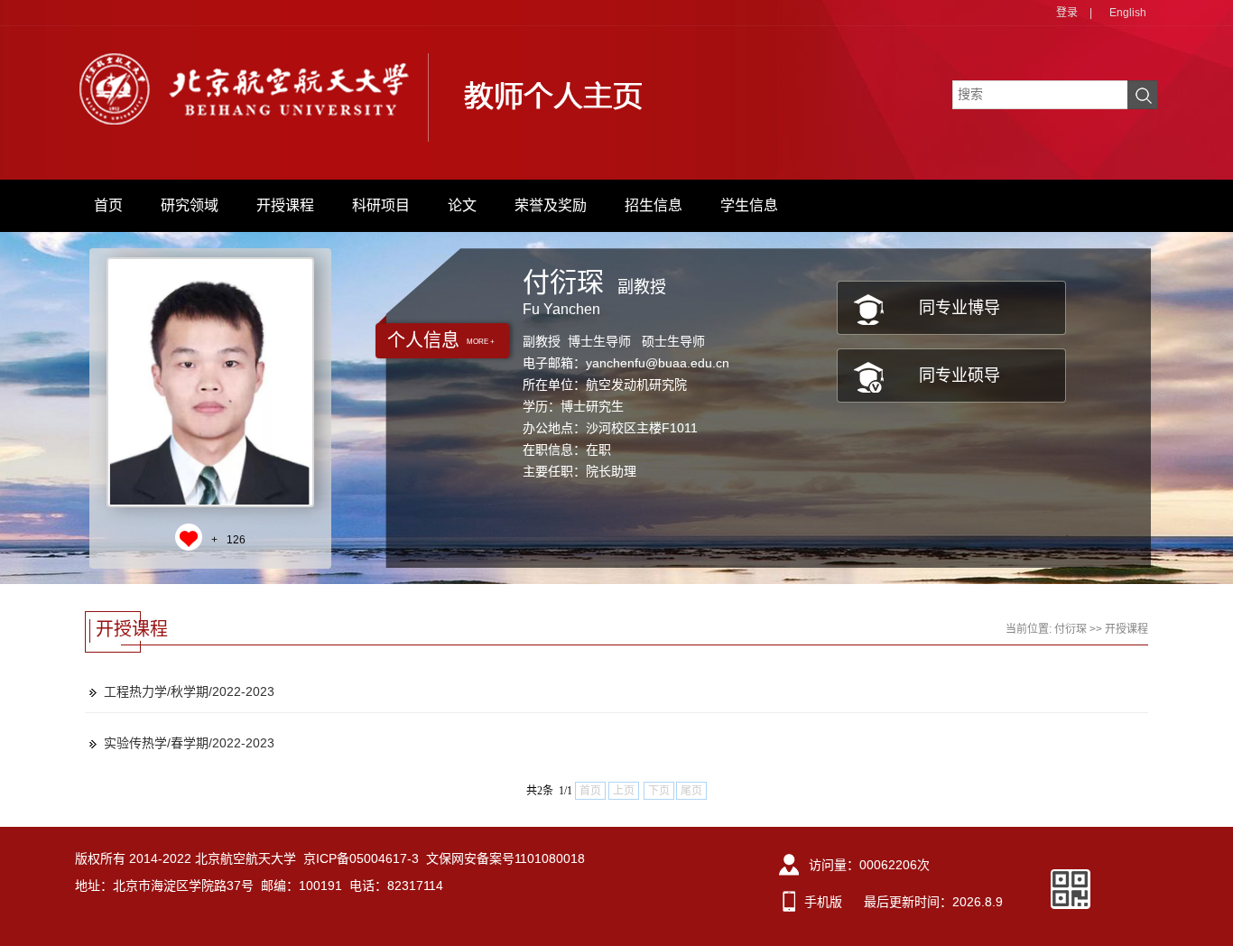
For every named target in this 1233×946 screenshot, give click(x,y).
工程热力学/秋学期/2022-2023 (189, 691)
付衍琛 (1070, 629)
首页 (108, 205)
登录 (1067, 12)
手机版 (823, 902)
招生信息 (653, 205)
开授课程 (285, 205)
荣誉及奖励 (551, 205)
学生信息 (749, 205)
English (1127, 12)
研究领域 (189, 205)
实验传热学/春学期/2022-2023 (189, 743)
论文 (462, 205)
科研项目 (381, 205)
